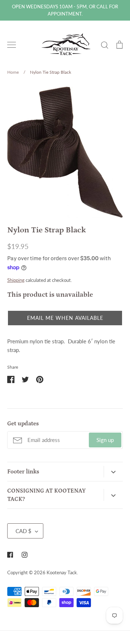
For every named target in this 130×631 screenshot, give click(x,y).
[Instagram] (24, 555)
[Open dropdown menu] (113, 471)
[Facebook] (10, 555)
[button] (65, 318)
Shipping (16, 280)
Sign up (105, 440)
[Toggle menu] (12, 44)
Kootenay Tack (62, 572)
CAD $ (23, 531)
